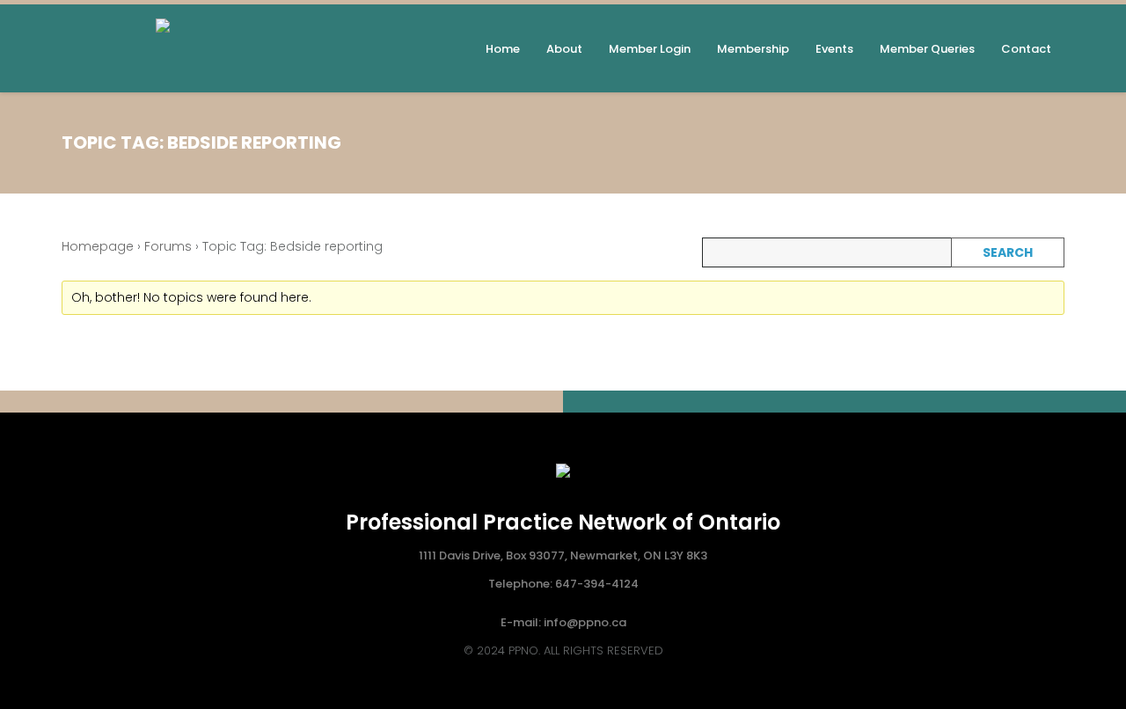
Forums (168, 246)
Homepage (98, 246)
